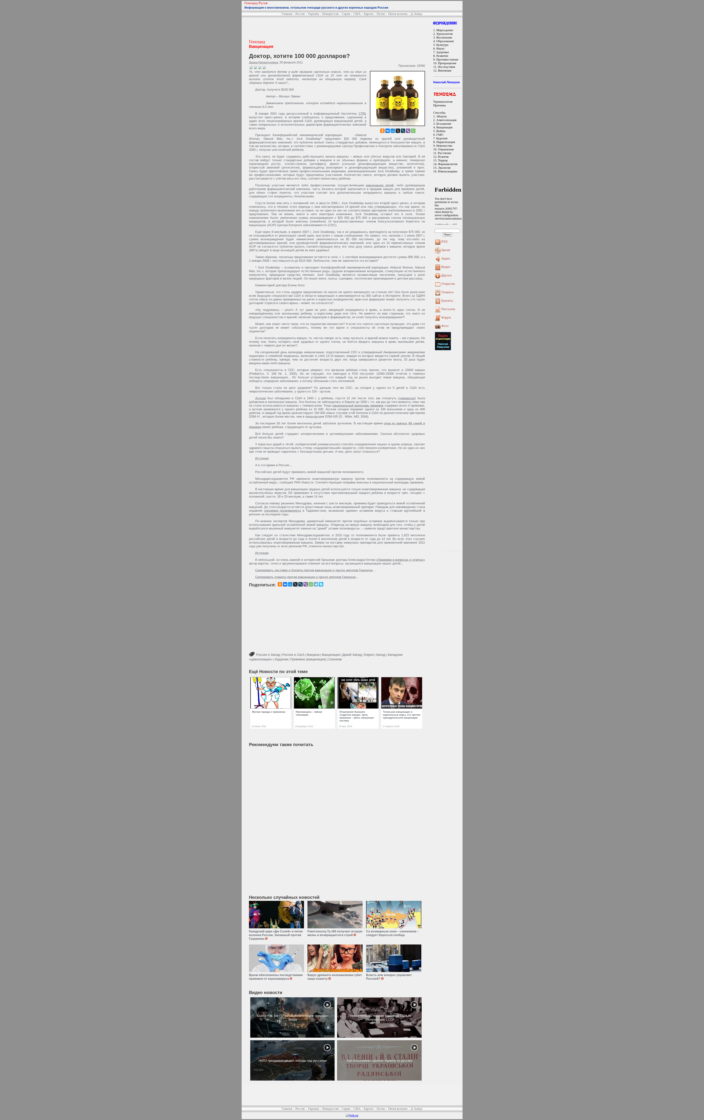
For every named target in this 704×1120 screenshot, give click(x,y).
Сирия (346, 14)
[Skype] (321, 584)
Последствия (446, 67)
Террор (443, 160)
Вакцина (313, 655)
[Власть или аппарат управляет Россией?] (393, 958)
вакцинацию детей (380, 185)
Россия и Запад (268, 655)
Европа (368, 14)
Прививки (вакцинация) (308, 659)
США (357, 14)
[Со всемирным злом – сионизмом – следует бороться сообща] (393, 914)
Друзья (446, 275)
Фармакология (447, 164)
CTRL (362, 113)
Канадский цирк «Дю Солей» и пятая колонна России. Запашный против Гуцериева (275, 935)
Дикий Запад (352, 655)
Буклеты (447, 300)
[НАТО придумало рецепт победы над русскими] (292, 1060)
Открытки (448, 284)
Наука (440, 48)
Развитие (442, 56)
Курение (442, 138)
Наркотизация (445, 142)
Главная (287, 14)
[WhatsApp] (413, 131)
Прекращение (447, 63)
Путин (381, 14)
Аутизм (260, 398)
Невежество (444, 145)
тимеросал (407, 398)
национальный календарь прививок (358, 405)
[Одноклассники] (382, 131)
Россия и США (293, 655)
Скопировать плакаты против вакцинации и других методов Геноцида (305, 577)
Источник (262, 458)
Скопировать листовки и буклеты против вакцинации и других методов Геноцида (314, 570)
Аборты (441, 116)
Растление (444, 153)
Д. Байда (416, 14)
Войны (440, 131)
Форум (446, 317)
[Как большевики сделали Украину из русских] (379, 1060)
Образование (445, 41)
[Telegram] (316, 584)
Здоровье (442, 52)
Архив (445, 250)
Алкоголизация (446, 120)
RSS (444, 241)
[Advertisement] (315, 28)
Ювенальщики (447, 171)
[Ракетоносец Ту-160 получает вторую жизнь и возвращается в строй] (335, 914)
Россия (300, 14)
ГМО (439, 134)
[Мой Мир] (392, 131)
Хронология (444, 34)
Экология (444, 167)
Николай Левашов (446, 82)
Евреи (369, 655)
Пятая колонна (398, 14)
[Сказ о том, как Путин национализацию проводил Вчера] (292, 1017)
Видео (445, 267)
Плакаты (447, 292)
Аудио (445, 258)
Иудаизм (281, 659)
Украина (313, 14)
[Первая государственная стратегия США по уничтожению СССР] (379, 1017)
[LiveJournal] (403, 131)
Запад (380, 655)
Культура (442, 45)
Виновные (445, 70)
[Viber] (408, 131)
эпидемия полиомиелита (282, 510)
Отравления (446, 149)
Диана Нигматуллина (263, 62)
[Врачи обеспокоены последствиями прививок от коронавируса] (276, 958)
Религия (443, 156)
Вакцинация (331, 655)
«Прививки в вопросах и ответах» (400, 560)
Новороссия (330, 14)
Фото (444, 326)
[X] (398, 131)
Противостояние (447, 59)
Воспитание (444, 37)
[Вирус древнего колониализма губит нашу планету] (335, 958)
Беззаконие (443, 123)
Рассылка (448, 309)
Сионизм (335, 659)
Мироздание (444, 30)
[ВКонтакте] (387, 131)
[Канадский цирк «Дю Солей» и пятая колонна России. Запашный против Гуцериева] (276, 914)
